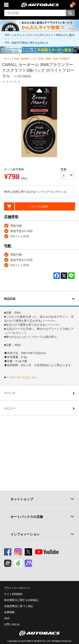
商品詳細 (9, 298)
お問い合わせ (12, 624)
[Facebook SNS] (7, 552)
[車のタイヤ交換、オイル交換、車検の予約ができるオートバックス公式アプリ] (7, 563)
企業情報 (9, 612)
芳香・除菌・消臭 (48, 58)
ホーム (7, 58)
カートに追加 (39, 206)
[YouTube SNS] (47, 552)
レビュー (9, 408)
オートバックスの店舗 (27, 516)
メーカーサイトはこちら (21, 377)
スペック (9, 393)
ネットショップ (22, 499)
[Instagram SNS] (18, 552)
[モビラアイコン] (28, 563)
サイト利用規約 (13, 594)
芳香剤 (64, 58)
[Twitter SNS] (28, 552)
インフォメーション (25, 534)
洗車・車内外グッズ (25, 58)
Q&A (7, 618)
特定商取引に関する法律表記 (21, 600)
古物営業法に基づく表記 (18, 606)
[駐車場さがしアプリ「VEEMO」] (18, 563)
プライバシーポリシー (17, 587)
